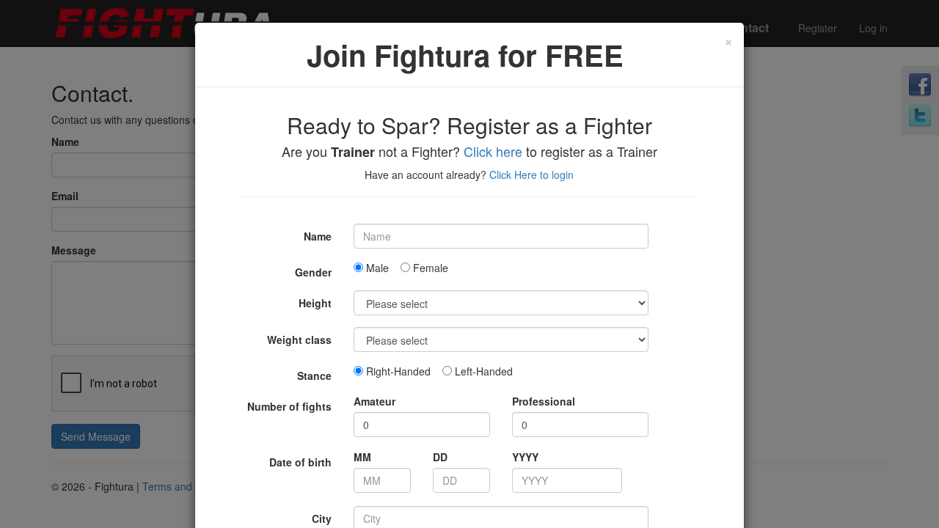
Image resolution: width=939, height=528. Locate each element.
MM (362, 457)
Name (318, 236)
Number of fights (289, 406)
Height (315, 303)
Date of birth (300, 462)
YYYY (525, 457)
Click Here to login (531, 174)
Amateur (374, 401)
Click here (493, 151)
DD (440, 457)
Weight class (299, 339)
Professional (543, 401)
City (322, 518)
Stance (314, 375)
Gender (313, 272)
